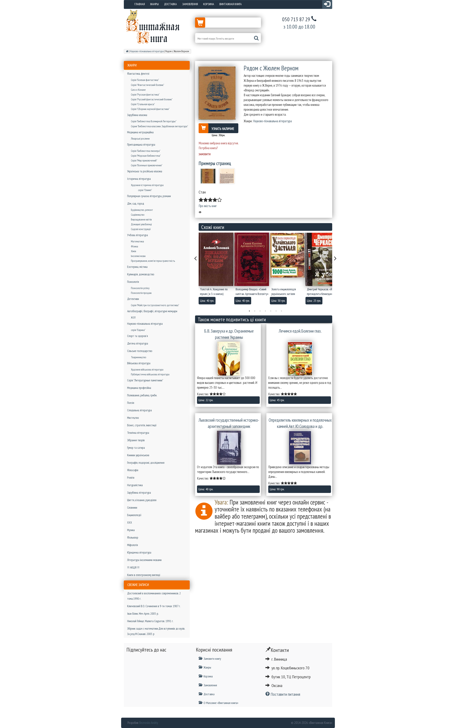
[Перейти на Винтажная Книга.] (127, 51)
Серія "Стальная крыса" (143, 104)
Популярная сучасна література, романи (149, 196)
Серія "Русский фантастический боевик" (151, 99)
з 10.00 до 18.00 (299, 26)
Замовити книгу (212, 659)
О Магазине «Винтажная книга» (221, 703)
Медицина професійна (139, 388)
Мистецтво (133, 418)
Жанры (154, 4)
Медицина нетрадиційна (140, 132)
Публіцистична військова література (150, 374)
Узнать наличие (223, 129)
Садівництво (137, 214)
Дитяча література (137, 343)
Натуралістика (135, 485)
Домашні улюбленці (141, 224)
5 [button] (271, 311)
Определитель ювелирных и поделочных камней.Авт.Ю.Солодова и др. (300, 423)
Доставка (170, 4)
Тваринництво (138, 357)
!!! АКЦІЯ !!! (133, 567)
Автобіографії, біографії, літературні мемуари (152, 311)
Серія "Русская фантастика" (145, 94)
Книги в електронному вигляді (143, 575)
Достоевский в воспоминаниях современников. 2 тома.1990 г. (154, 596)
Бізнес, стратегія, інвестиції (142, 425)
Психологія (133, 282)
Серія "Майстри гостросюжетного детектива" (155, 305)
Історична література (139, 179)
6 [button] (276, 311)
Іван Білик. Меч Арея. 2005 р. (143, 614)
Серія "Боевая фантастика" (145, 80)
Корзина (208, 4)
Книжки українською (138, 455)
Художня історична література (147, 185)
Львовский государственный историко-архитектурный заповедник (229, 423)
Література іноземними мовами (144, 560)
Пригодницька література (141, 144)
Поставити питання (285, 694)
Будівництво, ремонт (142, 210)
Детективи (133, 299)
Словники (132, 508)
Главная (139, 4)
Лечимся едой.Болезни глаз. (300, 331)
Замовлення (190, 4)
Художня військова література (147, 369)
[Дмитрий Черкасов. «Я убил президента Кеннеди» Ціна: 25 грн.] (323, 259)
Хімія (133, 251)
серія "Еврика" (138, 330)
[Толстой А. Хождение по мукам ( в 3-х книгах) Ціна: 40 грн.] (216, 259)
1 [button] (249, 311)
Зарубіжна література (139, 493)
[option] (216, 270)
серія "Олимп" (145, 190)
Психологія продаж (141, 293)
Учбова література (137, 235)
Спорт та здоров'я (137, 336)
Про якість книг (208, 206)
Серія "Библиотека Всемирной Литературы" (153, 121)
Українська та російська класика (144, 171)
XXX (129, 522)
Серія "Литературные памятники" (145, 380)
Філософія (132, 470)
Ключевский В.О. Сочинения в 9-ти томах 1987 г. (153, 606)
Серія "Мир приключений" (144, 160)
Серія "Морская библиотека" (146, 155)
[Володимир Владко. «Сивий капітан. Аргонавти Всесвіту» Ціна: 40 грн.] (252, 259)
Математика (137, 241)
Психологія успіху (140, 288)
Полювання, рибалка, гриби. (142, 395)
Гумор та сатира (136, 448)
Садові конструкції (141, 229)
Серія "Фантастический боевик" (147, 85)
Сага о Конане (138, 89)
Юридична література (139, 552)
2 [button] (254, 311)
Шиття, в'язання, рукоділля (141, 500)
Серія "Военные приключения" (146, 165)
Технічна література (138, 433)
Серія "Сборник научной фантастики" (150, 109)
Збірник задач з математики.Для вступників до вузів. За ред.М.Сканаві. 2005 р (156, 631)
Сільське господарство (139, 351)
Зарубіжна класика (137, 115)
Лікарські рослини (140, 138)
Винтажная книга (230, 4)
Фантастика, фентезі (138, 74)
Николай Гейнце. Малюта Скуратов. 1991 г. (150, 621)
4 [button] (265, 311)
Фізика (134, 246)
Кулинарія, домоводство (140, 274)
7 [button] (281, 311)
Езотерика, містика (137, 267)
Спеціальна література (139, 410)
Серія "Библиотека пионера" (145, 151)
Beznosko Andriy (148, 723)
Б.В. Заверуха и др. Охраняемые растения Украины (229, 334)
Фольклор (132, 537)
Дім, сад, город (135, 203)
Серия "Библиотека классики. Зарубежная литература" (159, 126)
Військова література (138, 363)
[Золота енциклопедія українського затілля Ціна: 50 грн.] (287, 255)
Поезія (130, 403)
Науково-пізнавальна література (145, 324)
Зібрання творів (136, 440)
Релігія (130, 478)
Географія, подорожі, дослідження (145, 463)
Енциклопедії (134, 515)
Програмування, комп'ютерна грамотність (153, 261)
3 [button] (260, 311)
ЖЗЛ (133, 317)
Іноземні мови (138, 256)
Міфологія (132, 545)
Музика (131, 530)
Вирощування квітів (141, 219)
